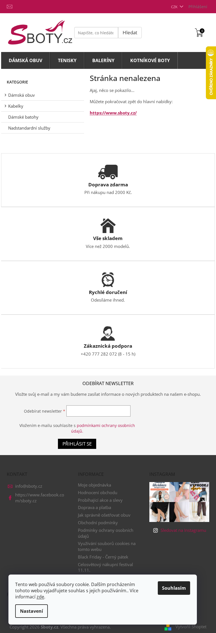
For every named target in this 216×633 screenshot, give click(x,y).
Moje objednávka (94, 485)
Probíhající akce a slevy (100, 500)
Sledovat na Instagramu (183, 530)
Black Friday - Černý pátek (103, 557)
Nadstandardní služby (29, 128)
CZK (174, 6)
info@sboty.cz (28, 486)
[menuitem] (25, 60)
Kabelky (15, 106)
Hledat (130, 32)
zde (40, 597)
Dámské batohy (23, 117)
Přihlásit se (77, 443)
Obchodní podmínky (98, 522)
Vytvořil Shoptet (191, 626)
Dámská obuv (21, 95)
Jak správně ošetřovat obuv (104, 515)
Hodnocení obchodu (97, 492)
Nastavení (31, 611)
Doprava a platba (94, 507)
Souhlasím (174, 588)
